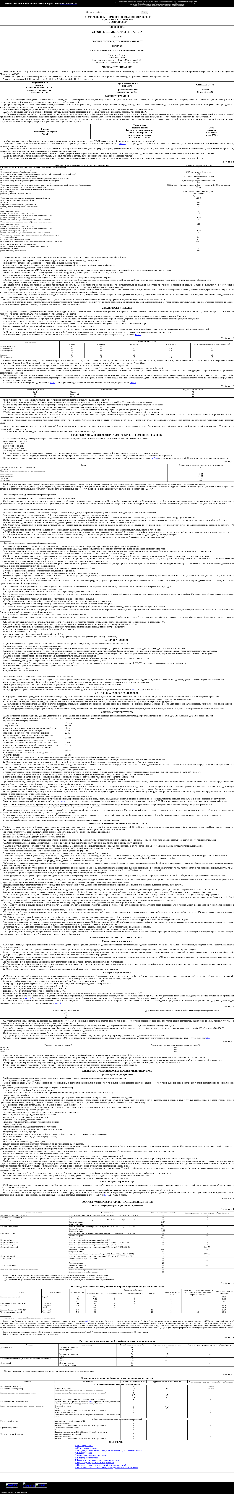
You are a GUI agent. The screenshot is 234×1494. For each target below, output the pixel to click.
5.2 (141, 689)
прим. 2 (64, 801)
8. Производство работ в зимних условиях (94, 1462)
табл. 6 (208, 1038)
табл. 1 (122, 143)
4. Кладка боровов (83, 1453)
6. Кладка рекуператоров (86, 1458)
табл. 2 (138, 334)
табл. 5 (27, 998)
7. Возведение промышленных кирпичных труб (97, 1460)
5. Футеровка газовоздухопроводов (91, 1455)
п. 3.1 (52, 382)
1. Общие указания (83, 1445)
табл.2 (87, 1321)
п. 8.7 (106, 1195)
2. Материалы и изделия (86, 1448)
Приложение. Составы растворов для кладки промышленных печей (106, 1467)
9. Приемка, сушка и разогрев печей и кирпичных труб (100, 1465)
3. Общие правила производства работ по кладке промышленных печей (108, 1450)
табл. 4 (155, 458)
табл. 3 (133, 382)
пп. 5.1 (134, 689)
